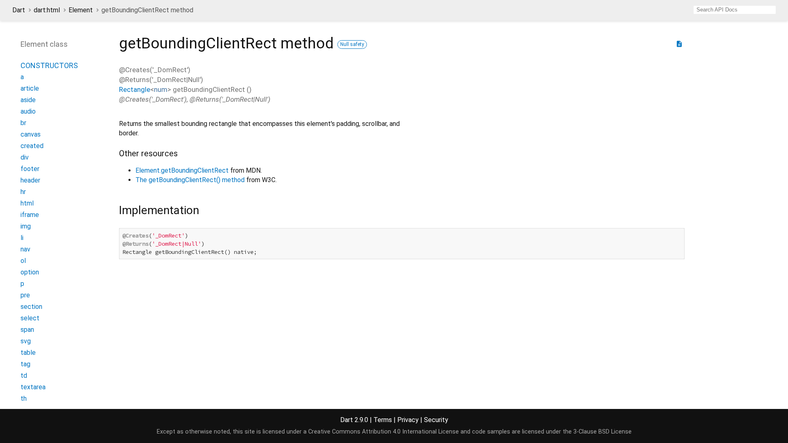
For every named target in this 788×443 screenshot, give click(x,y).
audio (28, 111)
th (24, 398)
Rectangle (134, 89)
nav (25, 249)
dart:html (47, 10)
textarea (33, 387)
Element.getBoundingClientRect (182, 170)
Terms (382, 420)
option (30, 272)
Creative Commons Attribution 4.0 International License (383, 431)
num (160, 89)
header (30, 180)
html (27, 203)
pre (25, 295)
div (25, 157)
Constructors (49, 65)
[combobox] (735, 10)
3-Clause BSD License (602, 431)
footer (30, 169)
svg (26, 341)
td (24, 375)
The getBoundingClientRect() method (190, 180)
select (30, 318)
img (26, 226)
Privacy (408, 420)
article (30, 88)
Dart (18, 10)
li (22, 238)
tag (25, 364)
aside (28, 100)
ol (23, 261)
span (27, 329)
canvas (31, 134)
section (31, 307)
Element (81, 10)
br (23, 123)
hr (23, 192)
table (28, 352)
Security (436, 420)
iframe (30, 215)
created (32, 146)
